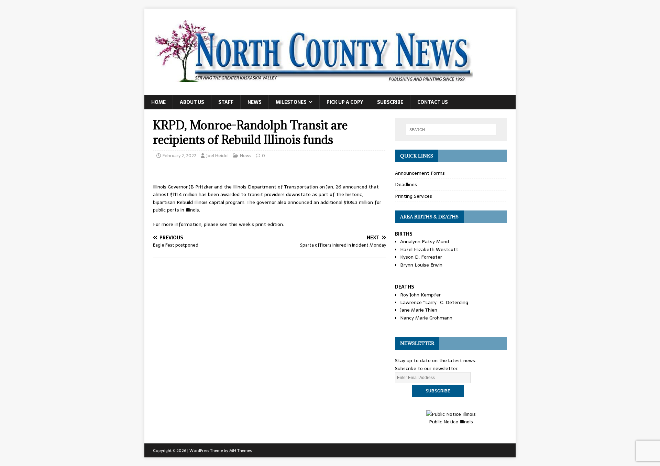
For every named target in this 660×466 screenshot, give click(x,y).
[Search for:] (451, 130)
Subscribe (390, 102)
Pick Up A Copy (345, 102)
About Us (192, 102)
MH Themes (240, 450)
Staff (225, 102)
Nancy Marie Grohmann (426, 318)
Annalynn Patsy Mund (424, 241)
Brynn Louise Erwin (421, 265)
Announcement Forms (420, 173)
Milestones (291, 102)
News (255, 102)
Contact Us (432, 102)
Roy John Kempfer (420, 295)
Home (158, 102)
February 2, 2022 (179, 155)
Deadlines (406, 184)
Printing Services (413, 196)
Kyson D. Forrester (421, 257)
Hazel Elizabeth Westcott (429, 249)
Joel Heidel (217, 155)
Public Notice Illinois (451, 421)
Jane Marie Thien (418, 310)
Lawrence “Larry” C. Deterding (434, 302)
